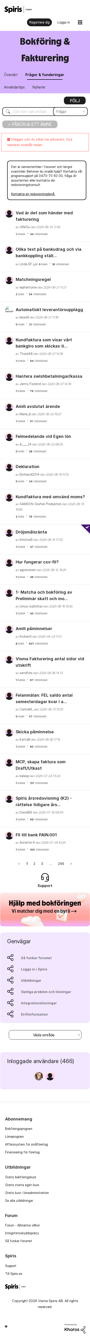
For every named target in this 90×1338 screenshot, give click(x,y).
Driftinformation (34, 1014)
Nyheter (39, 87)
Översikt (11, 74)
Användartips (14, 87)
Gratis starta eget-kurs (22, 1185)
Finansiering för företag (22, 1152)
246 (61, 864)
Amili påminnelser (34, 628)
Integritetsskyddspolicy (22, 1233)
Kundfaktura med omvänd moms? (50, 496)
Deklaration (27, 466)
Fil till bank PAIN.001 (36, 834)
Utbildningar (31, 980)
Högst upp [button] (6, 1326)
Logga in (63, 22)
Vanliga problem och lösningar (46, 992)
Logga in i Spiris (34, 969)
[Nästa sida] (71, 863)
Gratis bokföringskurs (20, 1177)
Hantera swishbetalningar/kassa (49, 376)
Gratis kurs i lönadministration (27, 1193)
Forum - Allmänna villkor (22, 1225)
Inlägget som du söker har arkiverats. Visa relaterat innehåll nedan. (39, 142)
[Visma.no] (18, 9)
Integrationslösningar (39, 1003)
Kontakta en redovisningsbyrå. (33, 194)
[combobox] (45, 111)
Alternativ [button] (74, 102)
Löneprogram (14, 1136)
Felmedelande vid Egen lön (43, 436)
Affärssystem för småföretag (26, 1144)
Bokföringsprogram (18, 1129)
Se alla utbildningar (19, 1200)
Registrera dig (39, 22)
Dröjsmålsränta (31, 532)
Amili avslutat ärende (38, 406)
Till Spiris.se (13, 1274)
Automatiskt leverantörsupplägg (49, 309)
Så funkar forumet (36, 958)
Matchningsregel (33, 279)
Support (10, 1266)
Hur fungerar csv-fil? (37, 562)
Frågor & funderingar (44, 74)
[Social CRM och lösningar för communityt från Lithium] (75, 1328)
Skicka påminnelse (35, 731)
